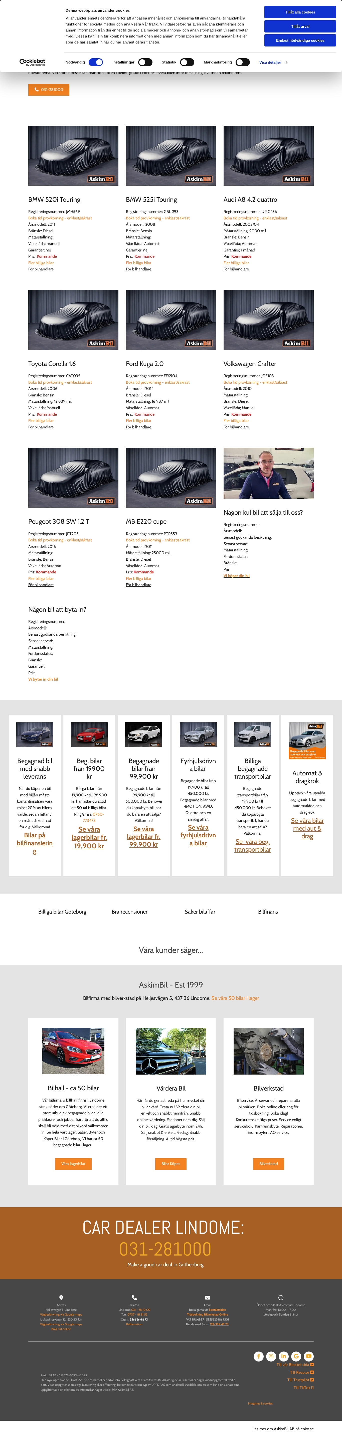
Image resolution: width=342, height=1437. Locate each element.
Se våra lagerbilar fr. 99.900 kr (143, 836)
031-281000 (165, 1249)
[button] (48, 90)
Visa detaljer (270, 62)
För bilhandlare (41, 269)
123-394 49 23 (219, 1324)
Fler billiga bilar (41, 262)
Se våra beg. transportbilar (252, 845)
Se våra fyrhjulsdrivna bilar (198, 835)
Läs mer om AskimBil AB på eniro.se (283, 1429)
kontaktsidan (217, 1310)
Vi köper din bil (237, 575)
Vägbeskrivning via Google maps (61, 1314)
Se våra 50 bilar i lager (235, 998)
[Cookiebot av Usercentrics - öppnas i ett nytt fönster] (32, 62)
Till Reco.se (302, 1372)
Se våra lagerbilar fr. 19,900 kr (89, 837)
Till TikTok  (304, 1387)
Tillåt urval (300, 26)
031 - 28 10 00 (140, 1310)
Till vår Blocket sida (295, 1364)
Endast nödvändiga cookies (300, 40)
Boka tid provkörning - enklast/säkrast (60, 218)
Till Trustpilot (300, 1380)
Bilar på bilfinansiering (35, 843)
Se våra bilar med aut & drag (307, 828)
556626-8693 (139, 1319)
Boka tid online (61, 1329)
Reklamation (134, 1324)
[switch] (145, 62)
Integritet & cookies (260, 1403)
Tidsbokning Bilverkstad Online (207, 1314)
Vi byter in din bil (43, 679)
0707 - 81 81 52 (137, 1314)
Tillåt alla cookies (300, 12)
